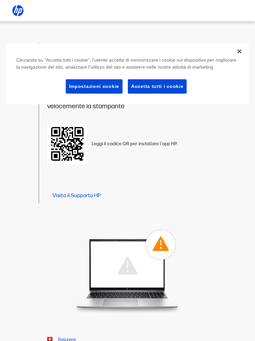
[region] (127, 74)
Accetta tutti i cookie (157, 86)
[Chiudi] (239, 51)
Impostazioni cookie (94, 86)
